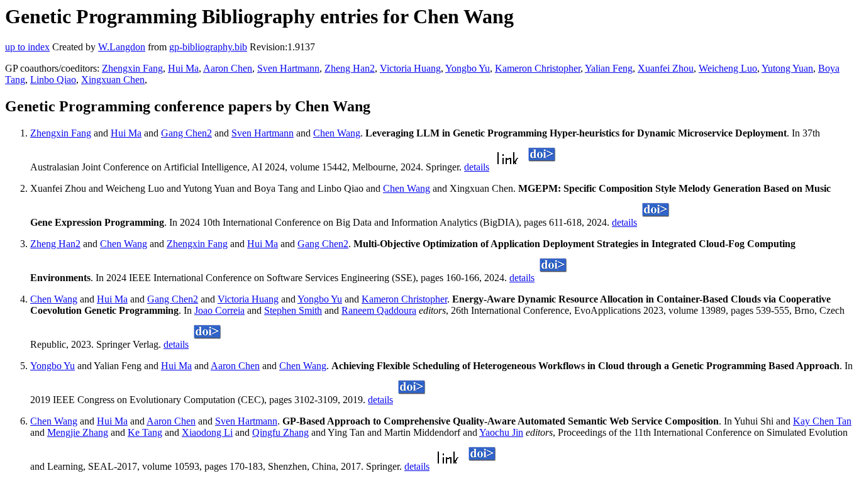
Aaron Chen (227, 68)
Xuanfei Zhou (666, 68)
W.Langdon (121, 47)
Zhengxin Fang (132, 68)
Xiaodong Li (207, 432)
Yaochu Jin (501, 432)
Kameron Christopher (537, 68)
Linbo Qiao (53, 79)
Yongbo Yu (467, 68)
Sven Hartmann (288, 68)
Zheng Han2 (349, 68)
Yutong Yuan (787, 68)
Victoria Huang (410, 68)
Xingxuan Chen (113, 79)
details (476, 167)
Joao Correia (219, 310)
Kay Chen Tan (822, 421)
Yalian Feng (609, 68)
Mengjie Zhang (77, 432)
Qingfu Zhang (280, 432)
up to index (27, 47)
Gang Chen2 (186, 133)
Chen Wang (336, 133)
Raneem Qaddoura (378, 310)
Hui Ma (183, 68)
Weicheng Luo (728, 68)
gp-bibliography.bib (208, 47)
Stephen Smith (293, 310)
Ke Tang (145, 432)
